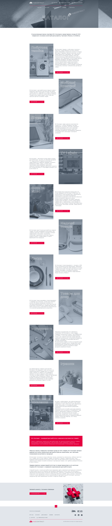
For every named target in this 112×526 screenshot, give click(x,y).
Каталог (47, 7)
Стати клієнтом (35, 493)
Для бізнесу (56, 7)
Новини (64, 7)
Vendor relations (43, 517)
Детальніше (60, 72)
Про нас (39, 7)
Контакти (72, 7)
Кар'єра (33, 517)
